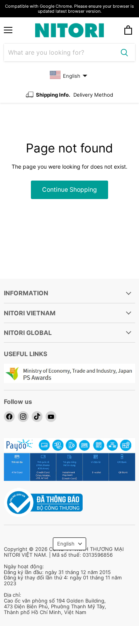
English (66, 544)
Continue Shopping (69, 189)
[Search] (124, 52)
